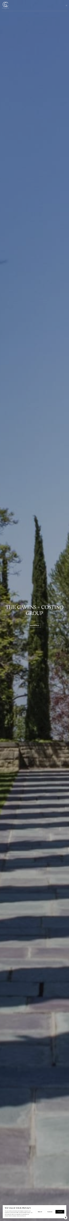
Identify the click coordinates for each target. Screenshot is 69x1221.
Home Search (34, 625)
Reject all (40, 1211)
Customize (49, 1211)
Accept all (60, 1211)
